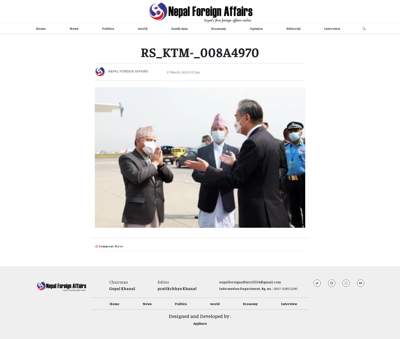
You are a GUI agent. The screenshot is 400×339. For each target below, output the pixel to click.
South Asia (179, 28)
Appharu (200, 323)
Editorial (293, 28)
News (74, 28)
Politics (108, 28)
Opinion (256, 28)
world (143, 28)
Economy (218, 28)
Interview (332, 28)
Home (41, 28)
